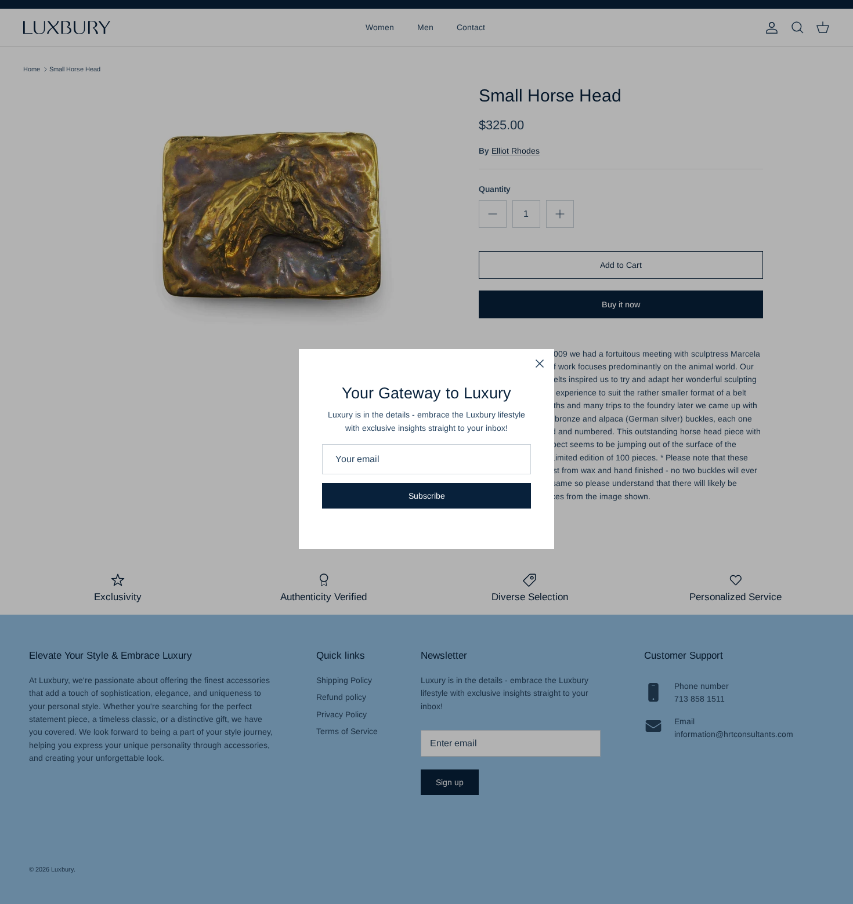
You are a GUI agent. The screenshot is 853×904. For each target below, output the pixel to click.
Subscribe (427, 495)
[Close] (539, 363)
